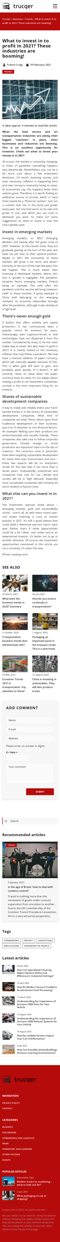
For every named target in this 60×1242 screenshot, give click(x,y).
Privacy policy (11, 1102)
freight (28, 940)
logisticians (45, 940)
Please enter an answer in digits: (25, 746)
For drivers (9, 1132)
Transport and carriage (17, 1149)
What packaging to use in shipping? (31, 1197)
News (5, 1143)
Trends (8, 71)
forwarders (11, 940)
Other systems (11, 1154)
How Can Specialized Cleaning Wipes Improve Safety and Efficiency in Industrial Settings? (35, 972)
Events (6, 1159)
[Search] (6, 821)
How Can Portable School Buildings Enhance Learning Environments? (37, 1051)
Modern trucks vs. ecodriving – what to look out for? (34, 1183)
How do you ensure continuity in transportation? (44, 602)
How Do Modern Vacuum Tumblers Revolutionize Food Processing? (37, 989)
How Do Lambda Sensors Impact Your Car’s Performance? (35, 1037)
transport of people (36, 945)
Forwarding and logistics (18, 1138)
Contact (7, 1108)
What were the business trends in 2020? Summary (13, 602)
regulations (11, 945)
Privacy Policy (25, 1229)
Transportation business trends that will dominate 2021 (14, 641)
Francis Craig (14, 64)
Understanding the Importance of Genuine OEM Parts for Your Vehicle (36, 1004)
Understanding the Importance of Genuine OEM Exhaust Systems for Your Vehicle (37, 1021)
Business (7, 1127)
